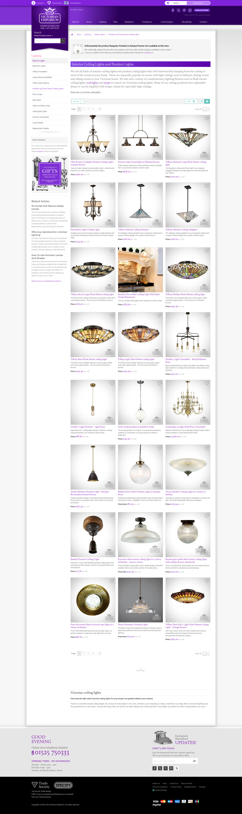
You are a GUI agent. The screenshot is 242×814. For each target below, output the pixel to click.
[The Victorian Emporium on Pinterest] (184, 10)
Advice (201, 15)
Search (37, 32)
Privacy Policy (176, 787)
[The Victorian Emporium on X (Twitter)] (178, 10)
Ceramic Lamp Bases (41, 117)
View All (198, 109)
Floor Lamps (37, 94)
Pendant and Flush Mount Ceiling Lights (48, 89)
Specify (63, 785)
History (186, 15)
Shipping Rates (190, 787)
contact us (148, 53)
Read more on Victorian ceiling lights (85, 92)
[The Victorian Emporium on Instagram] (190, 10)
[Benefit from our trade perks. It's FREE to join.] (41, 785)
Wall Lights (37, 100)
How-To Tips (193, 15)
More (208, 15)
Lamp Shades (38, 123)
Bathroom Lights (39, 66)
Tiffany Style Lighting (41, 83)
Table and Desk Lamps (41, 106)
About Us (156, 783)
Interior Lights (39, 60)
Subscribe (195, 761)
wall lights (92, 82)
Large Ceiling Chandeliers (42, 77)
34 (100, 109)
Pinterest (166, 768)
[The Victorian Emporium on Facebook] (173, 10)
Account (74, 10)
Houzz (177, 768)
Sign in (80, 10)
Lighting (37, 55)
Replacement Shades (41, 128)
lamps (107, 82)
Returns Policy (186, 783)
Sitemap (202, 787)
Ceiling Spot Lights (40, 111)
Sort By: (76, 101)
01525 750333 (52, 751)
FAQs (165, 783)
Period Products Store (43, 36)
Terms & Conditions (160, 787)
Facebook (155, 768)
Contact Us (174, 783)
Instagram (171, 768)
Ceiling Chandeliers (40, 72)
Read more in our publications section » (47, 281)
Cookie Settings (160, 790)
